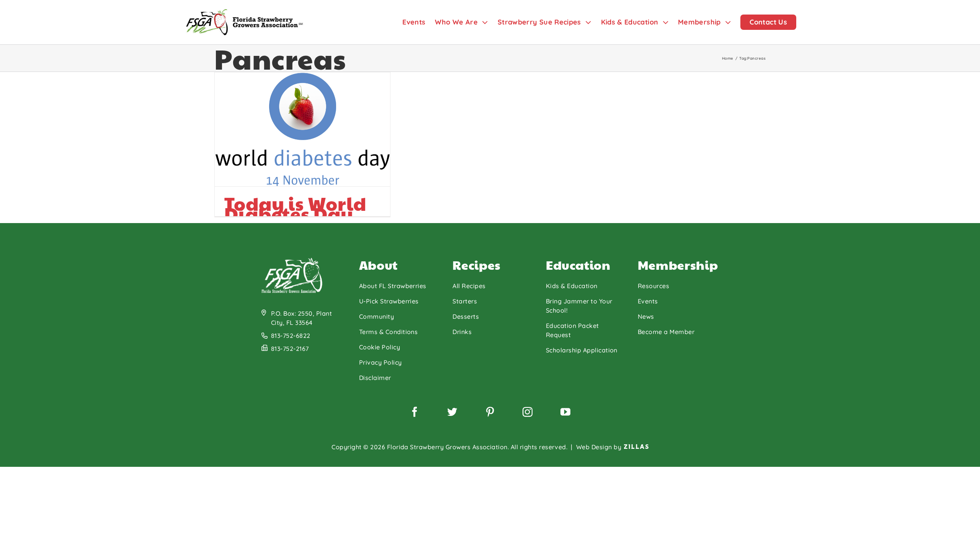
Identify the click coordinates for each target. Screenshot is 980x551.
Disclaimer (375, 377)
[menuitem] (418, 22)
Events (648, 301)
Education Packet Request (572, 330)
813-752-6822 (290, 335)
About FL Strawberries (392, 286)
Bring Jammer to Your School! (579, 305)
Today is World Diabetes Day (295, 209)
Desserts (465, 316)
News (646, 316)
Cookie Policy (379, 347)
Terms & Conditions (388, 332)
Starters (464, 301)
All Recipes (468, 286)
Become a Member (666, 332)
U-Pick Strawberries (389, 301)
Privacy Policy (380, 362)
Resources (653, 286)
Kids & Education (572, 286)
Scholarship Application (581, 350)
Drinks (462, 332)
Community (376, 316)
